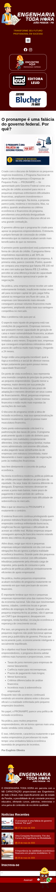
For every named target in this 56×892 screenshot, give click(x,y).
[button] (28, 40)
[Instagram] (30, 49)
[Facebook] (25, 49)
